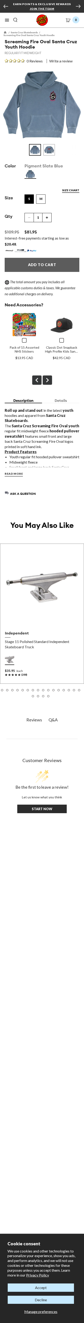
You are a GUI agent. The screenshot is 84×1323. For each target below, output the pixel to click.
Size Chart (70, 190)
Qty (8, 216)
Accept (41, 1287)
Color (10, 166)
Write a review (61, 61)
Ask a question (23, 493)
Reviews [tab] (34, 719)
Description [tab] (23, 400)
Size (9, 197)
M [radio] (40, 199)
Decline (41, 1300)
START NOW (42, 809)
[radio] (30, 174)
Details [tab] (61, 400)
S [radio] (29, 199)
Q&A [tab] (53, 719)
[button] (7, 20)
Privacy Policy (37, 1275)
